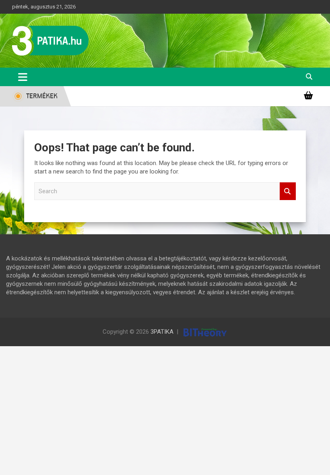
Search (288, 191)
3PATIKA (162, 331)
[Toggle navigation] (22, 77)
